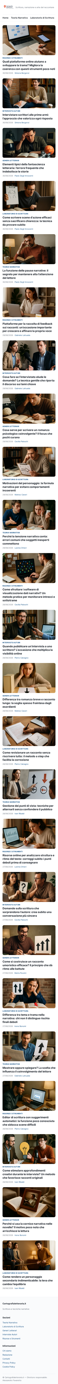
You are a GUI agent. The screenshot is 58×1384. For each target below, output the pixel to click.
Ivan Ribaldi (19, 813)
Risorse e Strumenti (13, 58)
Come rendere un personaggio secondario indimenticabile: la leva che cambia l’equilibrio (28, 1280)
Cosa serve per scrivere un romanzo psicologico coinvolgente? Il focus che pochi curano (27, 433)
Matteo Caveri (21, 494)
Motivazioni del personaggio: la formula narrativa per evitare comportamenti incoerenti (28, 487)
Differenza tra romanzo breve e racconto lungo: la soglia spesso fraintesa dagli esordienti (29, 703)
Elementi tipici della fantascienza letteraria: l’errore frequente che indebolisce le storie (24, 168)
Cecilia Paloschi (21, 441)
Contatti (6, 1359)
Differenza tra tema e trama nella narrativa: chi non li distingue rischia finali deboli (26, 1018)
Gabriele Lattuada (22, 335)
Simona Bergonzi (22, 73)
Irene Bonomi (20, 1026)
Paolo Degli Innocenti (24, 176)
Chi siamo (7, 1350)
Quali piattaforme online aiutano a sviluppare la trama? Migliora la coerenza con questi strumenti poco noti (29, 65)
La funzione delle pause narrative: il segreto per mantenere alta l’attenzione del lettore (28, 274)
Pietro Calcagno (21, 658)
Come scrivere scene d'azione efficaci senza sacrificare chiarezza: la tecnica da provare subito (27, 221)
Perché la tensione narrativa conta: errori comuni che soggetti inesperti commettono (26, 540)
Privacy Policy (9, 1363)
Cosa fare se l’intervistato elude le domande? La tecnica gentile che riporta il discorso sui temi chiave (28, 380)
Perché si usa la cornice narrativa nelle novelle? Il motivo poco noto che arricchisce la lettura (27, 1227)
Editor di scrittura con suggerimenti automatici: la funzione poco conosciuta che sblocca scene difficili (28, 1121)
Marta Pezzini (20, 973)
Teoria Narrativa (19, 17)
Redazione (7, 1355)
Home (5, 17)
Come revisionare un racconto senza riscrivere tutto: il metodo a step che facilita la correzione (26, 756)
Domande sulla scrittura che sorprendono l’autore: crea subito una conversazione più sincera (27, 912)
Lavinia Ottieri (21, 548)
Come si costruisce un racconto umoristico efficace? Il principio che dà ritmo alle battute (27, 965)
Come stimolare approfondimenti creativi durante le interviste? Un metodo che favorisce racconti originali (29, 1174)
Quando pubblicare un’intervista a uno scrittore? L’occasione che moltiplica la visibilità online (28, 650)
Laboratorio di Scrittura (42, 17)
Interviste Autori (11, 111)
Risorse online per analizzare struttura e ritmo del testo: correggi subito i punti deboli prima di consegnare (28, 859)
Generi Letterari (11, 160)
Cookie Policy (9, 1366)
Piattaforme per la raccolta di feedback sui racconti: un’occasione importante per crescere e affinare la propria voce (27, 327)
